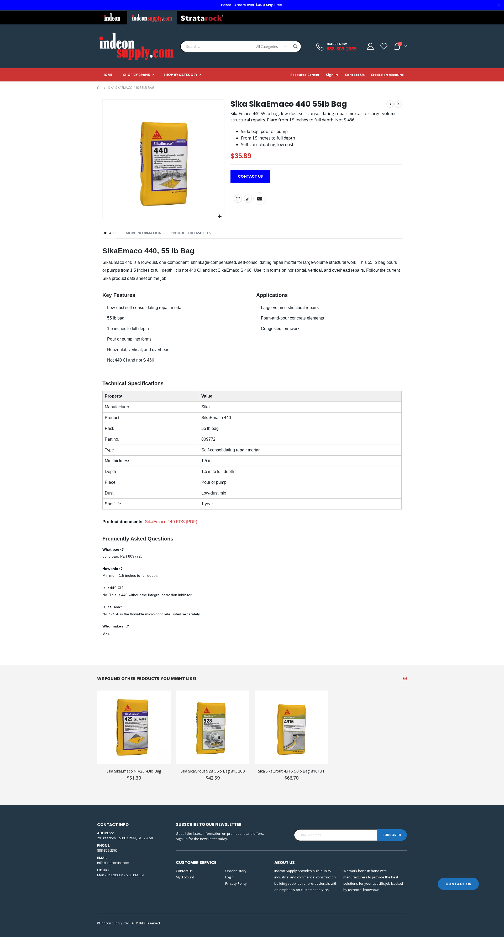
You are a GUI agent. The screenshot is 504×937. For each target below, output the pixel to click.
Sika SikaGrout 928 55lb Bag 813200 (213, 771)
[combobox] (241, 46)
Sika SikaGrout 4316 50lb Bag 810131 (291, 771)
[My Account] (370, 46)
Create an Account (387, 74)
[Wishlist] (383, 46)
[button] (219, 216)
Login (229, 877)
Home (99, 88)
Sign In (332, 74)
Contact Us (355, 74)
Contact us (184, 870)
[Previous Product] (390, 104)
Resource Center (304, 74)
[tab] (109, 233)
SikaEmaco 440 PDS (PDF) (171, 521)
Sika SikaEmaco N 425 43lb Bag (134, 771)
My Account (185, 877)
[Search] (295, 46)
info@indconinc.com (113, 862)
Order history (235, 870)
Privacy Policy (236, 883)
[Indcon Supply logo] (136, 46)
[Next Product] (398, 104)
